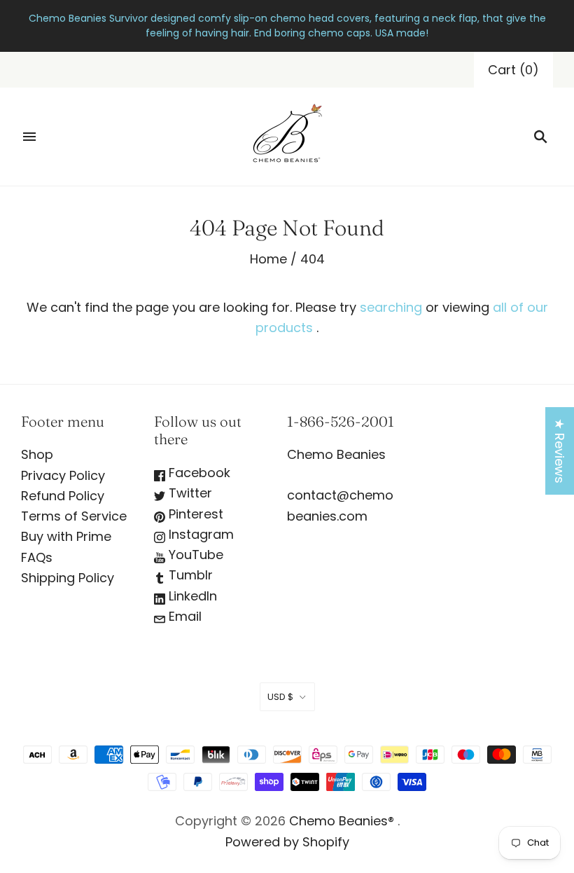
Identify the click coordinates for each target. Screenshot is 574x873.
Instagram (199, 534)
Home (268, 259)
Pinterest (194, 514)
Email (183, 616)
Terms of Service (74, 516)
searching (391, 307)
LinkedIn (191, 596)
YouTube (194, 554)
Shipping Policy (67, 577)
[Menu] (29, 136)
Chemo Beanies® (341, 821)
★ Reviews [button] (559, 450)
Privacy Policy (63, 475)
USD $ (280, 696)
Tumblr (189, 575)
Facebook (197, 472)
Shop (37, 454)
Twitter (188, 493)
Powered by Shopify (287, 842)
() (513, 69)
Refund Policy (62, 495)
